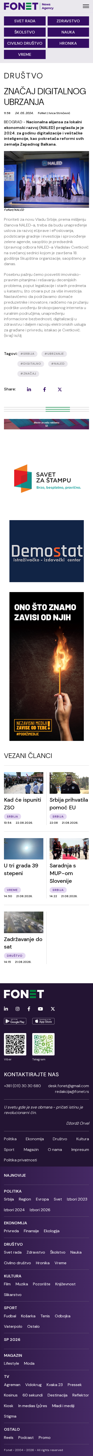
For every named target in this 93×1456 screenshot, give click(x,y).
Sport (9, 1149)
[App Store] (43, 1021)
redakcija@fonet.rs (72, 1091)
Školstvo (24, 32)
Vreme (24, 54)
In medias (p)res (32, 1405)
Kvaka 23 (55, 1384)
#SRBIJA (27, 354)
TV (6, 1376)
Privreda (11, 1231)
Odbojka (62, 1316)
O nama (55, 1149)
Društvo (60, 1138)
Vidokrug (33, 1384)
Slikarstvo (13, 1294)
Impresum (80, 1149)
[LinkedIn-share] (29, 389)
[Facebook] (29, 1009)
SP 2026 (12, 1339)
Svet (58, 1199)
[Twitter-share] (60, 389)
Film (7, 1284)
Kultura (82, 1138)
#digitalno (30, 364)
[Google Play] (15, 1021)
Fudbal (10, 1316)
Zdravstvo (68, 21)
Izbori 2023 (77, 1199)
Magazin (31, 1149)
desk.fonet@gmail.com (68, 1085)
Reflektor (80, 1395)
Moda (29, 1363)
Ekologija (52, 1231)
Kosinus (11, 1395)
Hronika (68, 43)
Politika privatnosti (20, 1160)
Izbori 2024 (14, 1209)
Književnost (65, 1284)
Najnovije (15, 1175)
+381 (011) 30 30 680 (22, 1085)
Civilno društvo (24, 43)
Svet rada (24, 21)
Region (25, 1199)
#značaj (28, 374)
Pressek (75, 1384)
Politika (10, 1138)
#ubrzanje (54, 354)
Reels (8, 1437)
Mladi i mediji (63, 1405)
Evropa (42, 1199)
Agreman (12, 1384)
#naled (58, 364)
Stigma (10, 1416)
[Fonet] (29, 6)
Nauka (68, 32)
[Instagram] (18, 1009)
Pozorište (41, 1284)
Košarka (28, 1316)
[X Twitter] (53, 1009)
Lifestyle (11, 1363)
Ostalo (33, 1326)
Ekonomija (35, 1138)
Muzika (22, 1284)
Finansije (31, 1231)
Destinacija (57, 1395)
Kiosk (8, 1405)
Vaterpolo (13, 1326)
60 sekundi (33, 1395)
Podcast (26, 1437)
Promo (45, 1437)
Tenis (45, 1316)
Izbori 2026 (40, 1209)
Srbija (9, 1199)
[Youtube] (40, 1009)
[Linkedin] (6, 1009)
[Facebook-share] (44, 389)
